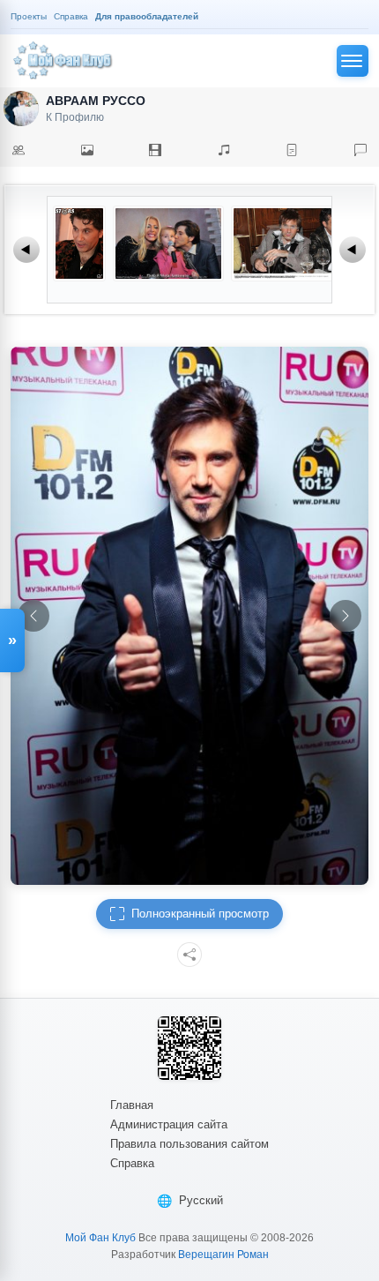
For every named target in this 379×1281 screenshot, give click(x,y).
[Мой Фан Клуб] (63, 60)
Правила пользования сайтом (189, 1143)
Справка (132, 1163)
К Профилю (75, 117)
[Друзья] (18, 150)
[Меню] (352, 61)
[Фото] (87, 150)
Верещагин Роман (223, 1254)
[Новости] (292, 150)
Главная (131, 1105)
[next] (345, 616)
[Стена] (360, 150)
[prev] (33, 616)
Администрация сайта (168, 1124)
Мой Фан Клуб (100, 1238)
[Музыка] (224, 150)
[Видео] (155, 150)
